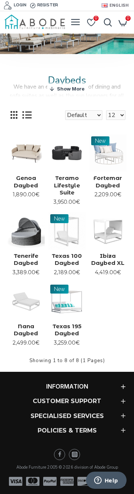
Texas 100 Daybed (67, 259)
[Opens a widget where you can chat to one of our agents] (106, 481)
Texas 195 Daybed (67, 330)
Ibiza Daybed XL (107, 259)
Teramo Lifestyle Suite (67, 185)
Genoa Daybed (26, 181)
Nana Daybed (26, 330)
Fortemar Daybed (107, 181)
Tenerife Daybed (26, 259)
